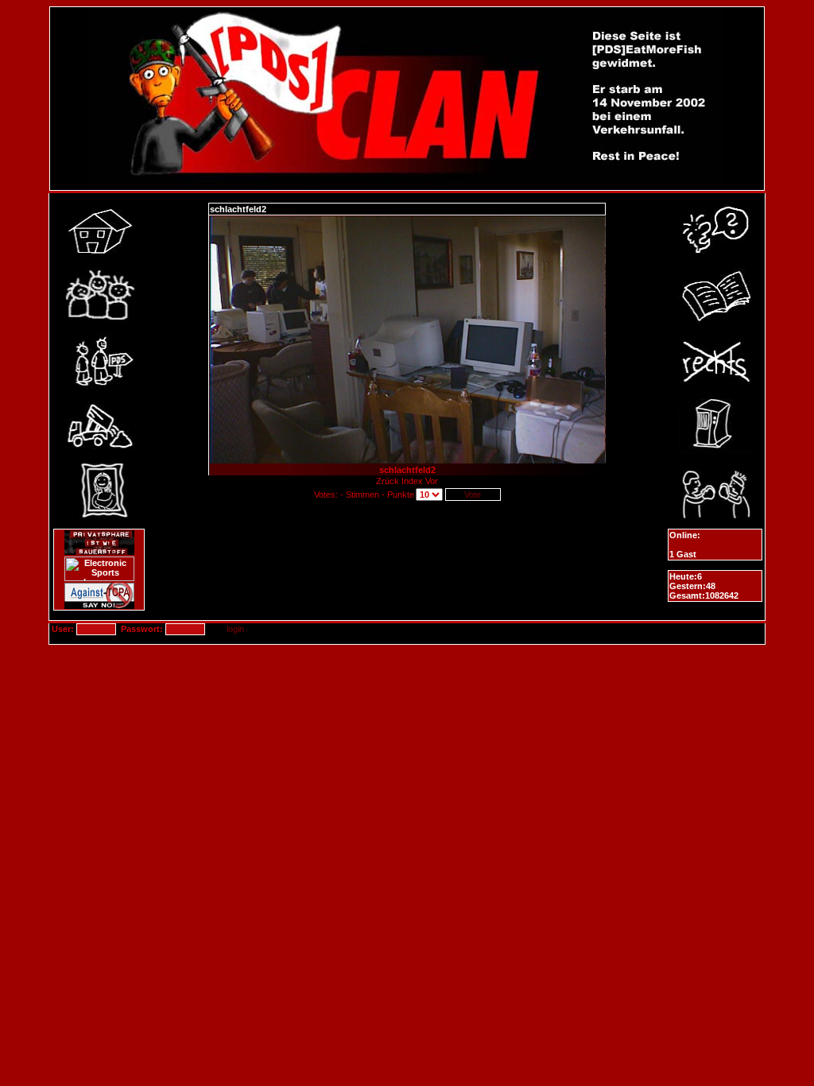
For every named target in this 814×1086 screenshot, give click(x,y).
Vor (431, 481)
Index (412, 481)
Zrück (388, 481)
